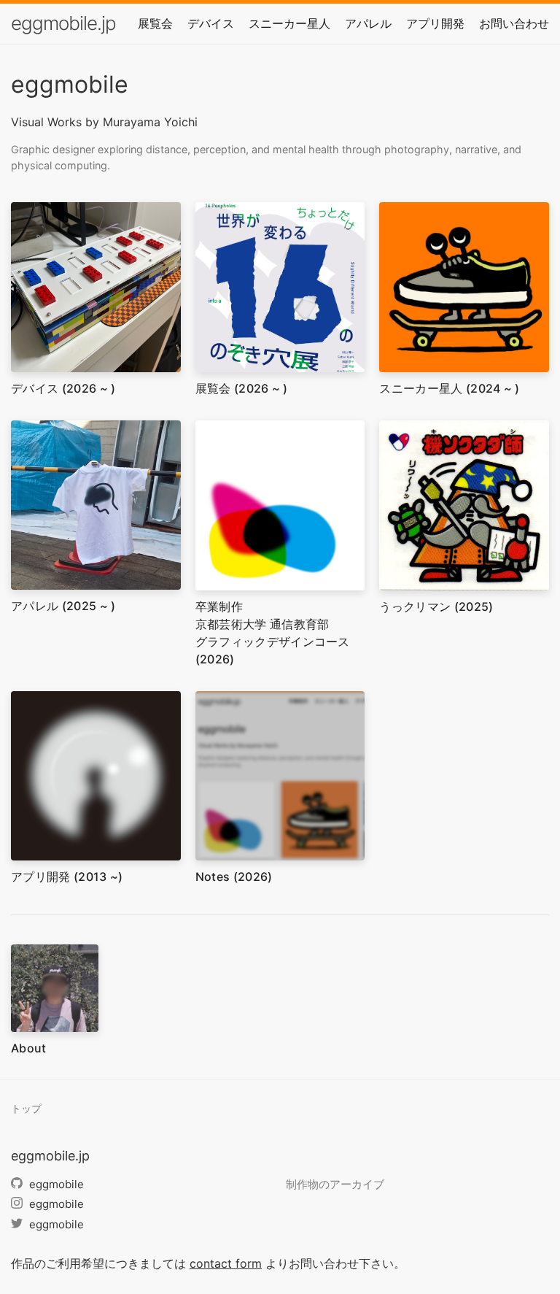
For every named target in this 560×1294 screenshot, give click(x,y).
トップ (26, 1108)
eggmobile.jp (63, 23)
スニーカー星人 (289, 23)
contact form (226, 1263)
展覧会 (155, 23)
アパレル (368, 23)
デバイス (210, 23)
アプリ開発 (435, 23)
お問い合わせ (514, 23)
